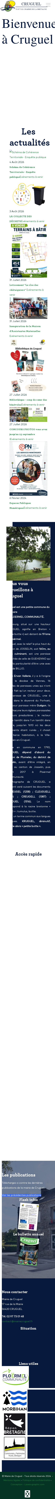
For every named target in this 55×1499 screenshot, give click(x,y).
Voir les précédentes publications (21, 1195)
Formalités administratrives (30, 865)
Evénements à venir (31, 177)
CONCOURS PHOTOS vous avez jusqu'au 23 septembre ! (28, 434)
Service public (17, 961)
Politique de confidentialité (36, 1480)
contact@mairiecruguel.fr (17, 1321)
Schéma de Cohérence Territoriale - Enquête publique (22, 172)
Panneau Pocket (18, 1057)
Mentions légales (12, 1480)
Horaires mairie (19, 913)
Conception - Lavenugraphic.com (27, 1484)
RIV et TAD (15, 1105)
